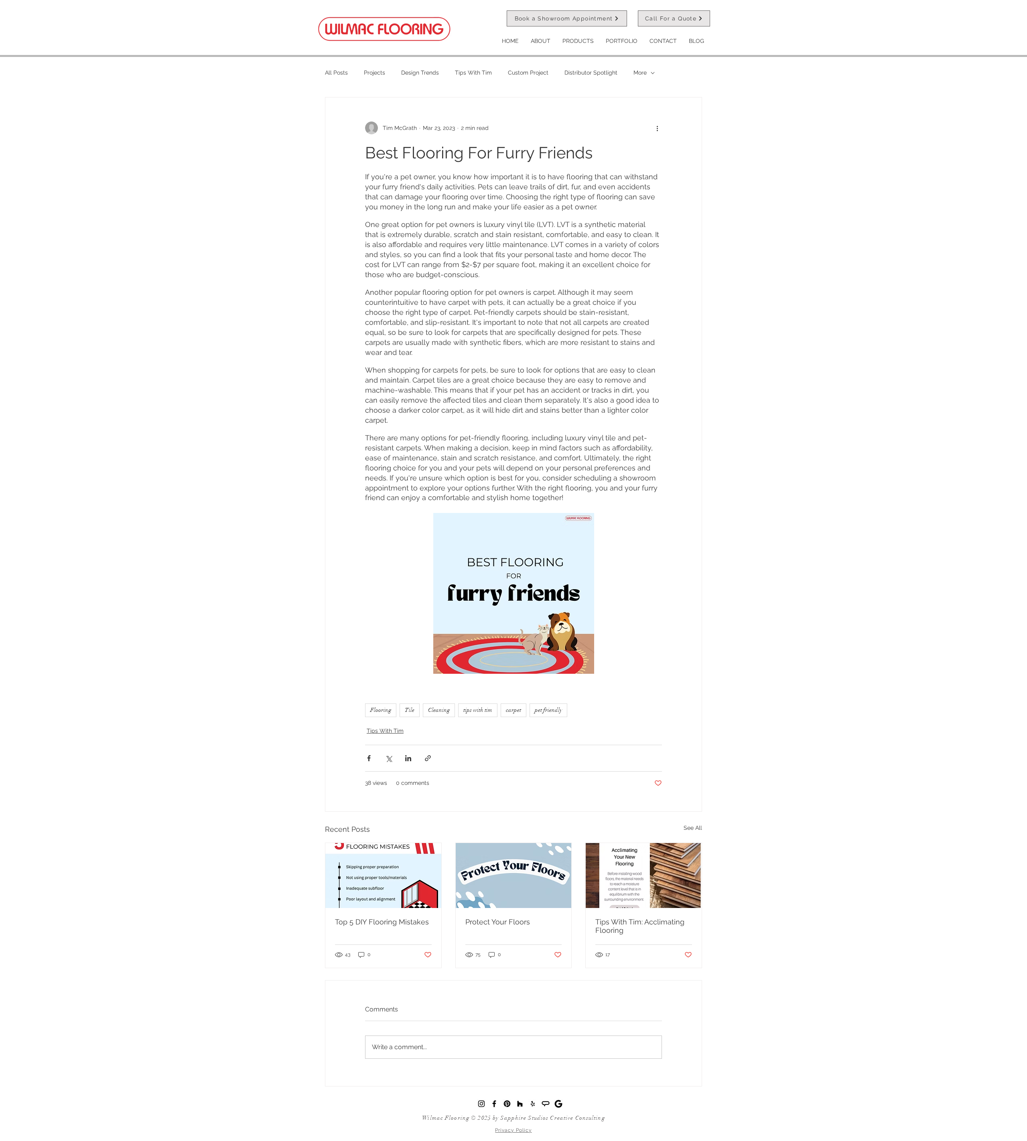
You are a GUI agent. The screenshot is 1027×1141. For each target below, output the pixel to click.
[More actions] (657, 128)
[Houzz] (520, 1103)
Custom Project (528, 72)
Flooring (380, 710)
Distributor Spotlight (590, 72)
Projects (374, 72)
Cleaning (439, 710)
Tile (409, 710)
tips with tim (477, 710)
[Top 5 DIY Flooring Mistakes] (383, 875)
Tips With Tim (473, 72)
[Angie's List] (545, 1103)
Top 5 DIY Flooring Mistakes (382, 922)
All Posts (336, 72)
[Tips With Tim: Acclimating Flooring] (644, 875)
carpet (513, 710)
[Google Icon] (558, 1103)
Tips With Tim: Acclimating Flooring (639, 926)
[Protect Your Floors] (514, 875)
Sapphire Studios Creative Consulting (552, 1118)
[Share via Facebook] (369, 758)
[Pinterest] (507, 1103)
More (640, 72)
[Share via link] (428, 758)
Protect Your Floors (497, 922)
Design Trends (420, 72)
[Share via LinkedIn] (408, 758)
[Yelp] (532, 1103)
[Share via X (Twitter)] (388, 758)
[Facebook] (494, 1103)
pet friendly (548, 710)
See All (693, 828)
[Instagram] (481, 1103)
